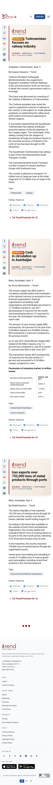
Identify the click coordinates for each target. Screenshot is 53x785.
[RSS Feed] (37, 756)
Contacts (5, 702)
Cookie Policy (7, 743)
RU (31, 781)
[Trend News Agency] (9, 647)
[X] (15, 756)
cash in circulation (17, 413)
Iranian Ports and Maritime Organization (26, 574)
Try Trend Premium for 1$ (25, 217)
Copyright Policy (8, 739)
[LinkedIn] (31, 756)
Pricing (4, 719)
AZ (26, 781)
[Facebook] (9, 756)
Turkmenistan (15, 193)
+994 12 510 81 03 (8, 667)
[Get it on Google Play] (26, 766)
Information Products (10, 722)
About (4, 695)
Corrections (6, 709)
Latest (4, 681)
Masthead (6, 698)
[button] (4, 27)
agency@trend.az (8, 669)
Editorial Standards (9, 706)
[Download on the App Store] (9, 766)
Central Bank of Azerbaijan (20, 408)
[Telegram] (26, 756)
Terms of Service (8, 732)
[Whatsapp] (4, 756)
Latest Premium (8, 685)
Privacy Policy (7, 736)
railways (29, 193)
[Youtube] (20, 756)
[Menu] (48, 16)
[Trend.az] (9, 16)
